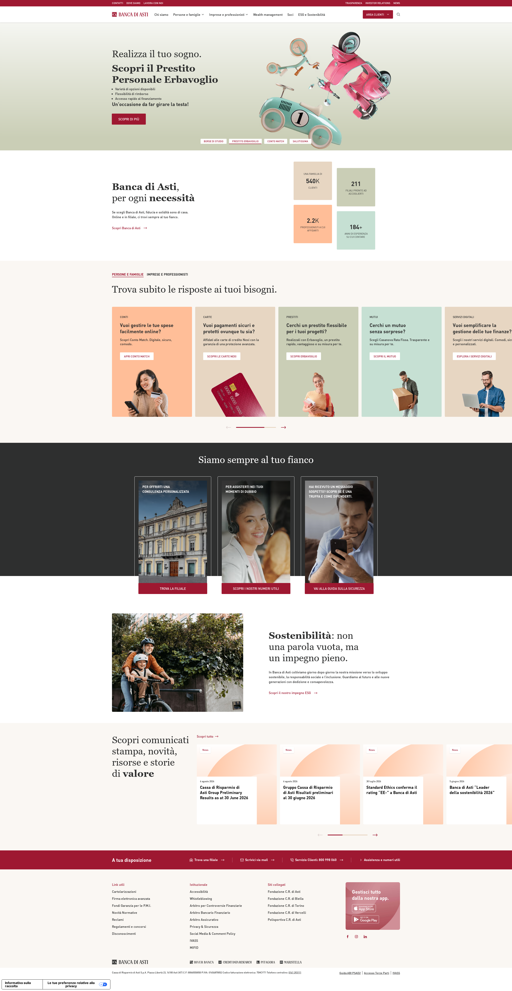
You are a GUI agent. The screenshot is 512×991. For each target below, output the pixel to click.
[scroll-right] (283, 427)
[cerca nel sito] (398, 14)
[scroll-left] (228, 427)
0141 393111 (295, 972)
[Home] (130, 14)
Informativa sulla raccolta (18, 984)
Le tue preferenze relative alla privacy (71, 984)
